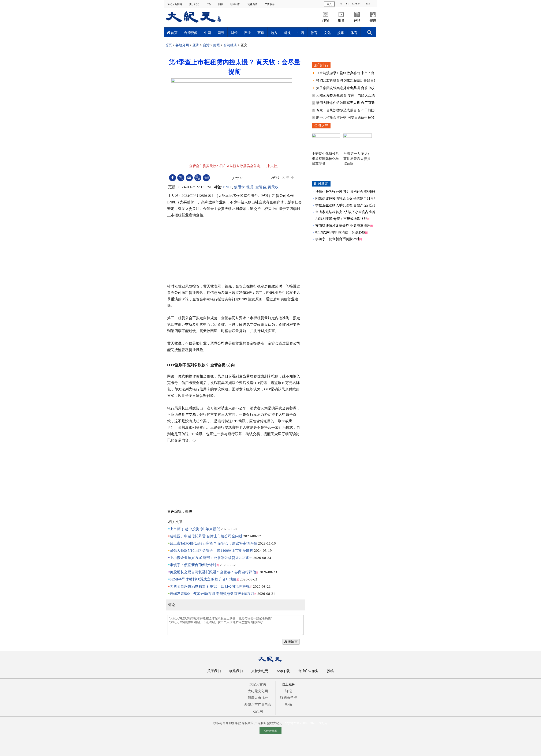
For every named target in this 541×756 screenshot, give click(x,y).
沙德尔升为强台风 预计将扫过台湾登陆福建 (347, 191)
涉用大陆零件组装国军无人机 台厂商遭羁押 (349, 103)
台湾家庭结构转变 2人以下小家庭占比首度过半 (350, 212)
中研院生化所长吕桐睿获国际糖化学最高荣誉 (325, 159)
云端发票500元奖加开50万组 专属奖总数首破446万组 (212, 594)
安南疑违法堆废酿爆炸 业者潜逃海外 (342, 225)
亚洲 (196, 45)
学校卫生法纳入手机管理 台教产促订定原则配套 (351, 205)
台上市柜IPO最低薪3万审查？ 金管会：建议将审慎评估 (213, 543)
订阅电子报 (288, 697)
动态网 (258, 711)
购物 (221, 4)
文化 (327, 32)
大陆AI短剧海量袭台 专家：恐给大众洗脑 (347, 95)
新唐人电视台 (258, 697)
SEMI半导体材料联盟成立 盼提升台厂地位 (203, 579)
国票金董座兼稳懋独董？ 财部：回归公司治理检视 (210, 586)
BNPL (227, 186)
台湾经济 (230, 45)
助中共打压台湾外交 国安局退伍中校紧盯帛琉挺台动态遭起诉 (362, 117)
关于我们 (194, 4)
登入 (329, 4)
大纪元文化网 (258, 691)
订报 (209, 4)
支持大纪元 (259, 671)
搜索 (369, 31)
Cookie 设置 (270, 730)
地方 (274, 32)
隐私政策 (248, 723)
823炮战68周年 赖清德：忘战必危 (340, 232)
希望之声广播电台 (257, 704)
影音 (341, 20)
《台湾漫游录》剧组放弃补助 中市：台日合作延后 (354, 73)
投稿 (330, 671)
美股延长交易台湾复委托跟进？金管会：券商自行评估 (213, 572)
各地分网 (182, 45)
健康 (373, 20)
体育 (354, 32)
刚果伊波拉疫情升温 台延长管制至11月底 (346, 198)
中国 (207, 32)
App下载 (283, 671)
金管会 (260, 186)
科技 (287, 32)
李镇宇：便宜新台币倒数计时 (193, 565)
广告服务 (270, 4)
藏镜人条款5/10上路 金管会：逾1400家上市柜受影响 (211, 551)
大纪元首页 (257, 684)
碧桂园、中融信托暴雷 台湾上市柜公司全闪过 (206, 536)
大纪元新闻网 (175, 4)
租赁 (250, 186)
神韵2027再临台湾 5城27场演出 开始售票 (347, 80)
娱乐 (340, 32)
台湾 (206, 45)
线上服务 (288, 684)
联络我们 (235, 4)
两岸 (260, 32)
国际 (220, 32)
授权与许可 (220, 723)
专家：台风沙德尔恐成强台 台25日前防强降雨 (350, 110)
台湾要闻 (191, 32)
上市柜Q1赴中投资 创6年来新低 (195, 529)
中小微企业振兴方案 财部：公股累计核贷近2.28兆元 (211, 558)
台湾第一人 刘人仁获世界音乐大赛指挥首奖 (357, 159)
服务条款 (235, 723)
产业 (247, 32)
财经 (234, 32)
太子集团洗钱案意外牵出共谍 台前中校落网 (349, 88)
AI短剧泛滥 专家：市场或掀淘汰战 (341, 219)
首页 (174, 32)
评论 (357, 20)
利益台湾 (252, 4)
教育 (314, 32)
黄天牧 (273, 186)
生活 (300, 32)
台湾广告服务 (308, 671)
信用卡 (239, 186)
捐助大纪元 (274, 723)
